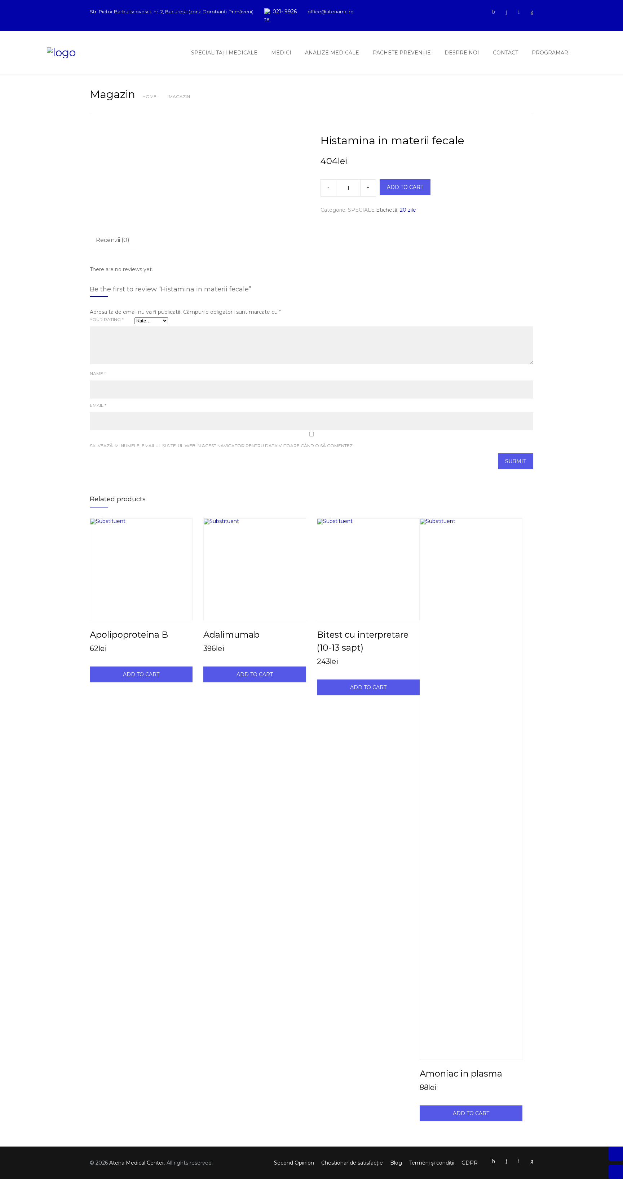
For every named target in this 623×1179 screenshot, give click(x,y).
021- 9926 (285, 11)
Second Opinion (294, 1163)
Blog (396, 1163)
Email (98, 405)
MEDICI (281, 52)
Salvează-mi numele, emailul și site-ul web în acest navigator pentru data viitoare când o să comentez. (222, 445)
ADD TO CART (405, 187)
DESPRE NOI (462, 52)
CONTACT (505, 52)
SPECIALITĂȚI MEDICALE (224, 52)
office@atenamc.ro (331, 11)
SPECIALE (361, 210)
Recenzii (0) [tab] (112, 240)
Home (149, 96)
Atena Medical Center (136, 1163)
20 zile (408, 210)
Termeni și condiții (431, 1163)
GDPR (469, 1163)
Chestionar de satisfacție (352, 1163)
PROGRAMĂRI (551, 52)
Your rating (107, 319)
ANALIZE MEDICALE (332, 52)
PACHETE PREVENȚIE (402, 52)
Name (98, 373)
